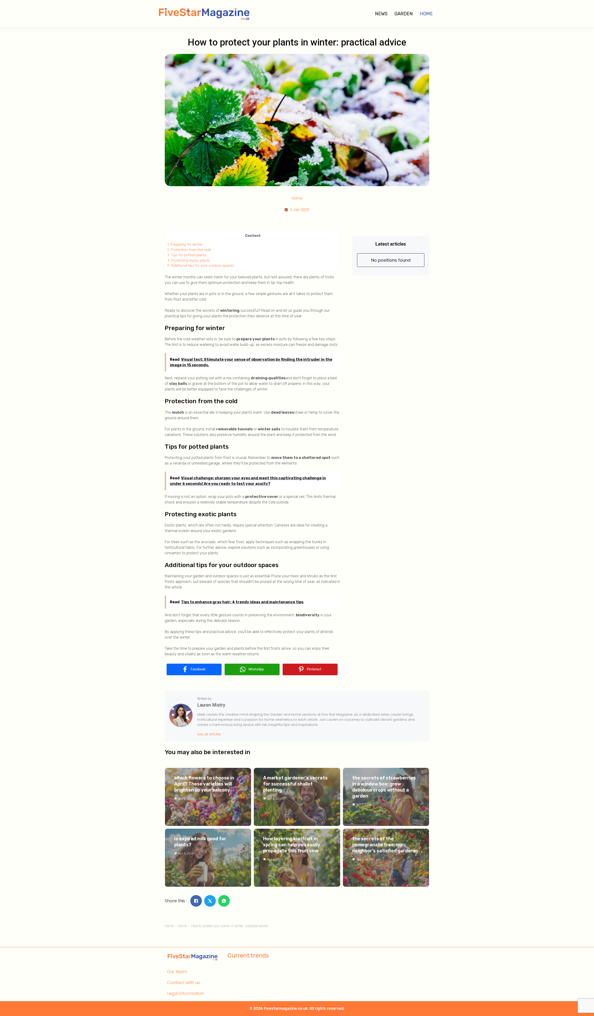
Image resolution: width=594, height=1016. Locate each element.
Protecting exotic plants (188, 260)
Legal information (185, 993)
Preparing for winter (185, 244)
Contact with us (183, 982)
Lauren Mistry (211, 705)
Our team (177, 971)
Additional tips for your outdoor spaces (200, 265)
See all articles (209, 734)
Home (426, 13)
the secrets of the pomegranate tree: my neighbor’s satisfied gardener (385, 845)
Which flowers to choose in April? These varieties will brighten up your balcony (204, 784)
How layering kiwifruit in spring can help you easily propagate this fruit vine (291, 845)
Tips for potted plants (186, 255)
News (381, 13)
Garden (403, 13)
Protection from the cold (189, 250)
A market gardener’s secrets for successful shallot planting (295, 784)
